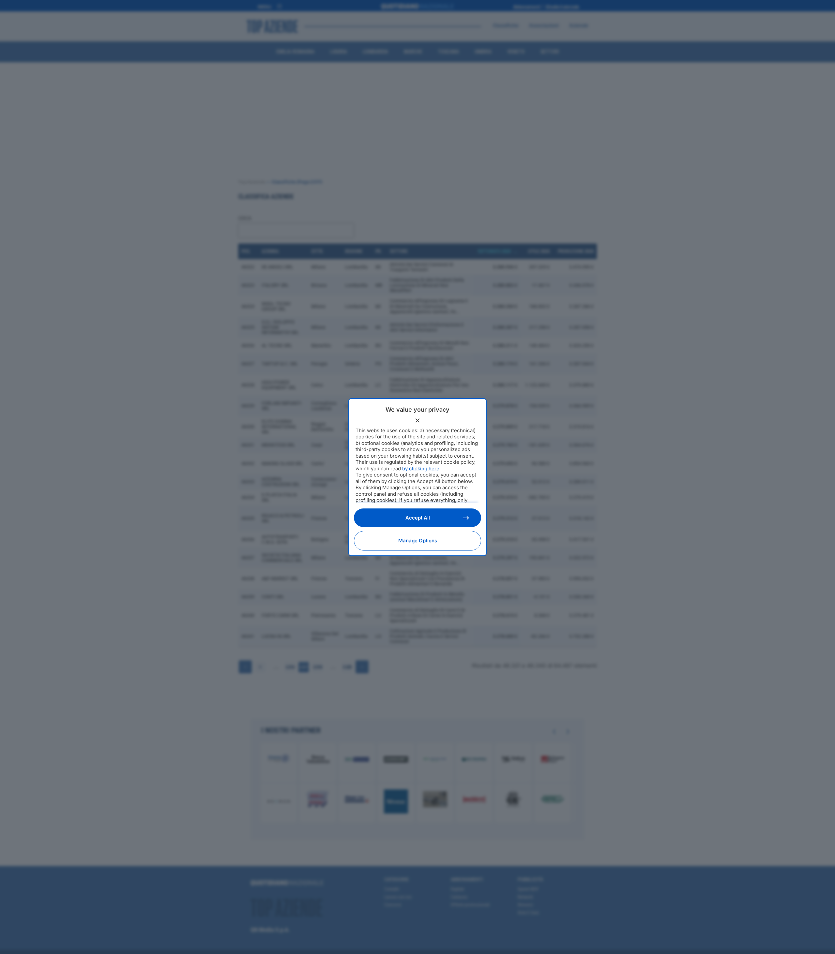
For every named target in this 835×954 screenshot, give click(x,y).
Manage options (417, 540)
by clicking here (420, 468)
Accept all (417, 518)
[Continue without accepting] (417, 420)
